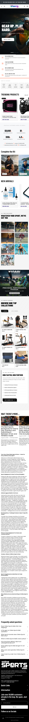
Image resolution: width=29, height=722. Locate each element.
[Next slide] (27, 2)
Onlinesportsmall (12, 717)
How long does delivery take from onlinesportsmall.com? (11, 642)
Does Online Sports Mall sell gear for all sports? (12, 646)
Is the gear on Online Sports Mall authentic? (10, 630)
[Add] (17, 112)
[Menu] (1, 6)
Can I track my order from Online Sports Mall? (13, 654)
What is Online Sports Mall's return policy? (13, 639)
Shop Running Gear (9, 400)
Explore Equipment (8, 41)
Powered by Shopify (20, 717)
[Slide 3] (17, 52)
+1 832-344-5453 (10, 682)
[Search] (4, 6)
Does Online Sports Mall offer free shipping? (11, 626)
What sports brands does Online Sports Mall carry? (13, 635)
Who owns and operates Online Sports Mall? (12, 650)
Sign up (14, 707)
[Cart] (27, 6)
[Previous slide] (1, 2)
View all (26, 95)
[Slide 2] (14, 52)
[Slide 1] (11, 52)
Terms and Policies (14, 720)
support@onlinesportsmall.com (11, 680)
